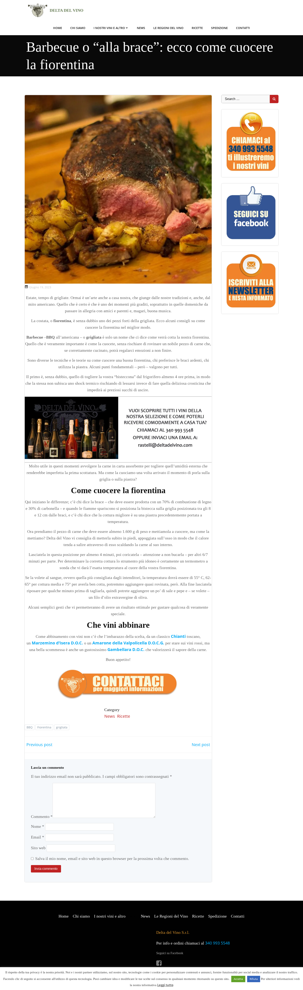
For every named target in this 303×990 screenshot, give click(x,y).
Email (37, 837)
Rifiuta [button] (254, 979)
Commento (42, 816)
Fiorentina (44, 727)
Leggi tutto (165, 985)
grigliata (61, 727)
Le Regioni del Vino (168, 28)
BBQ (30, 727)
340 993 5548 (217, 943)
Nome (37, 826)
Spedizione (219, 28)
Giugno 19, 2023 (40, 287)
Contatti (243, 28)
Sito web (38, 848)
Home (57, 28)
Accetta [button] (238, 979)
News (141, 28)
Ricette (197, 28)
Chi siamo (77, 28)
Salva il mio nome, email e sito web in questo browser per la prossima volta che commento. (112, 858)
